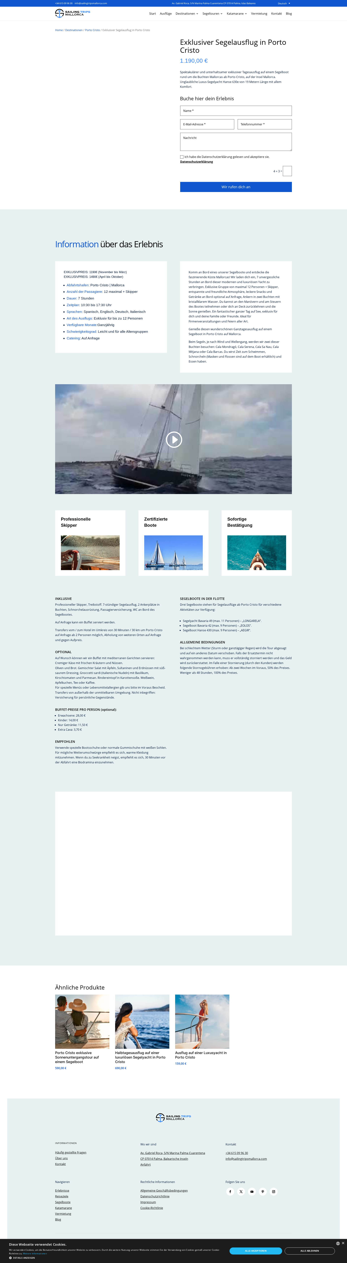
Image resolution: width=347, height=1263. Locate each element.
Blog (289, 14)
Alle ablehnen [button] (310, 1250)
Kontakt (276, 14)
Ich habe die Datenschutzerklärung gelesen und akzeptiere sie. (224, 159)
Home (59, 30)
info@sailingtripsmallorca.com (91, 3)
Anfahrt (145, 1165)
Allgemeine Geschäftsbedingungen (164, 1191)
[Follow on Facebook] (230, 1192)
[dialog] (173, 1251)
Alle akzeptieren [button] (256, 1250)
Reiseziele (61, 1196)
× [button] (343, 1243)
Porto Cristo (92, 30)
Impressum (148, 1202)
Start (152, 14)
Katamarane (235, 14)
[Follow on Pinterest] (263, 1192)
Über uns (61, 1158)
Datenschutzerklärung (196, 162)
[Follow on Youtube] (252, 1192)
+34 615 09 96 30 (63, 3)
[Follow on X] (241, 1192)
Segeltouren (211, 14)
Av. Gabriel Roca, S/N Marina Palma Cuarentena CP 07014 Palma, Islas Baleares (214, 3)
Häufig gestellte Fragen (70, 1152)
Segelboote (62, 1202)
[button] (115, 1257)
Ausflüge (166, 14)
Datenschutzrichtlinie (155, 1196)
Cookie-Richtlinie (151, 1208)
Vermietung (259, 14)
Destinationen (185, 14)
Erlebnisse (62, 1191)
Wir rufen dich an (236, 186)
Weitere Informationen (35, 1253)
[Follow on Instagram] (274, 1192)
